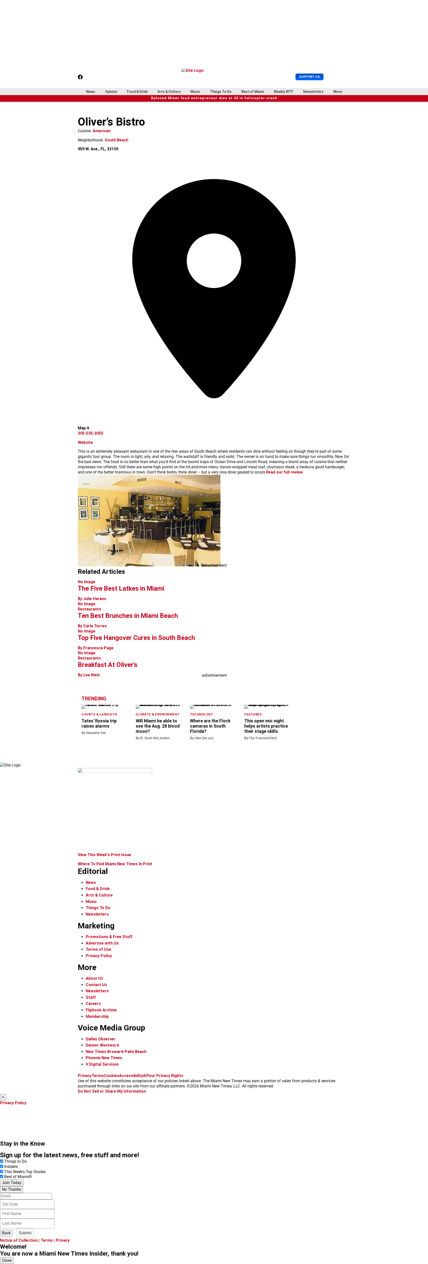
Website (85, 442)
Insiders (11, 1166)
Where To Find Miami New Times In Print (115, 864)
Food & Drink (137, 92)
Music (195, 92)
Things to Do (15, 1161)
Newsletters (313, 92)
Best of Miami (252, 92)
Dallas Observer (100, 1039)
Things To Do (221, 92)
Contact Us (96, 984)
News (90, 92)
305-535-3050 (90, 433)
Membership (97, 1016)
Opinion (111, 92)
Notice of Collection (19, 1240)
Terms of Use (98, 949)
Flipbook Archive (101, 1010)
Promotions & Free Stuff (109, 936)
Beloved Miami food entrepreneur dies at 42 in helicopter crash (214, 98)
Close (7, 1260)
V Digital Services (102, 1064)
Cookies (111, 1075)
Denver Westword (102, 1045)
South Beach (116, 140)
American (101, 131)
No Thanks (11, 1189)
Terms (98, 1075)
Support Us (309, 77)
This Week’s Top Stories (25, 1171)
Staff (91, 997)
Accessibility (131, 1075)
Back (6, 1233)
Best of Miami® (18, 1176)
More (337, 92)
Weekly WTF (283, 92)
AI (145, 1075)
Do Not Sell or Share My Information (112, 1091)
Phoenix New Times (104, 1057)
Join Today (12, 1182)
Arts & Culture (169, 92)
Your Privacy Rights (165, 1075)
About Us (94, 978)
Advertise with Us (102, 943)
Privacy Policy (99, 955)
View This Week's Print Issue (104, 854)
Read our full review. (284, 472)
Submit (25, 1233)
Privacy (85, 1075)
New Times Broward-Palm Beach (116, 1051)
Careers (93, 1003)
